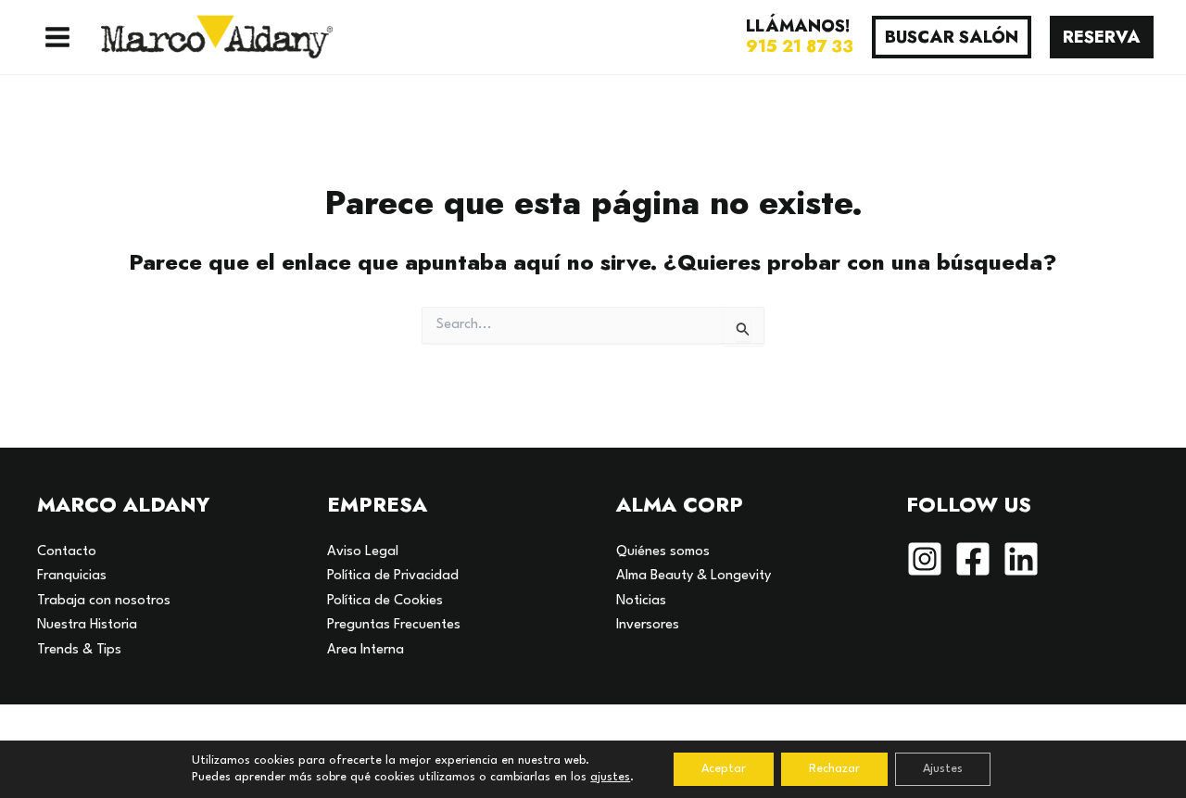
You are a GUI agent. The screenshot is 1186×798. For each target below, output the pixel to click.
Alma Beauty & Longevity (693, 576)
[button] (951, 37)
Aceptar (723, 769)
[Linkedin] (1021, 558)
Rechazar (834, 769)
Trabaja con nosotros (103, 601)
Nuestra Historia (87, 625)
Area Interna (365, 650)
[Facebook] (972, 558)
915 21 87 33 (799, 46)
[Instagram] (924, 558)
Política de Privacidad (393, 576)
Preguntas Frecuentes (394, 625)
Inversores (647, 625)
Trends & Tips (79, 650)
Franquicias (72, 576)
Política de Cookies (385, 601)
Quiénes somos (663, 552)
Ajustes (943, 769)
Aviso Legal (362, 552)
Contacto (66, 552)
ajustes (610, 777)
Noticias (641, 601)
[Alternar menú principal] (57, 37)
